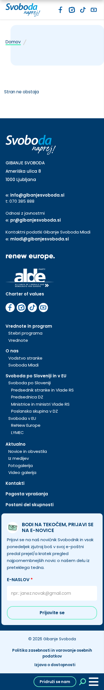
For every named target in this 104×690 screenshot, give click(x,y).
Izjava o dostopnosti (54, 665)
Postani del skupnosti (30, 505)
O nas (12, 351)
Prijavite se (52, 612)
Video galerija (22, 472)
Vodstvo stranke (25, 358)
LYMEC (17, 432)
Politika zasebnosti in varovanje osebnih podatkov (52, 653)
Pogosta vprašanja (27, 494)
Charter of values (25, 294)
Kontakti (15, 483)
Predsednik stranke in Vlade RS (42, 390)
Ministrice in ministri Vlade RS (40, 404)
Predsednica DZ (27, 397)
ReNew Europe (25, 425)
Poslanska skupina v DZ (34, 411)
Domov (13, 42)
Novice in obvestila (27, 451)
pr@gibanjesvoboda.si (35, 220)
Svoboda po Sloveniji (29, 383)
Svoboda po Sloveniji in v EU (36, 376)
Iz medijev (18, 458)
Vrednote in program (29, 326)
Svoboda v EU (22, 418)
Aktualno (16, 444)
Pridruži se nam (55, 681)
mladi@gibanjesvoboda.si (39, 239)
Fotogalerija (20, 465)
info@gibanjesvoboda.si (37, 195)
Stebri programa (25, 333)
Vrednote (18, 340)
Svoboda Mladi (23, 365)
